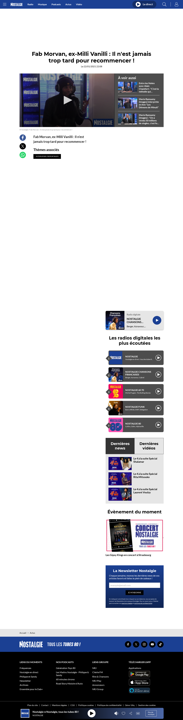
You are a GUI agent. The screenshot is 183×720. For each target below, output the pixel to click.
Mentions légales (59, 705)
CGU (72, 705)
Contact (44, 705)
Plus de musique (151, 713)
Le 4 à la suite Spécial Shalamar (145, 460)
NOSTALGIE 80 (133, 423)
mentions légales (127, 603)
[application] (67, 100)
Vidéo (79, 4)
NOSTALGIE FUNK (135, 406)
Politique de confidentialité (109, 705)
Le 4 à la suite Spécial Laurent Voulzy (145, 491)
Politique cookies (86, 705)
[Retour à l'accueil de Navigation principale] (16, 4)
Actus (68, 4)
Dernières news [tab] (120, 445)
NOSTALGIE (131, 356)
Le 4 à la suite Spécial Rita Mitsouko (145, 475)
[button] (67, 100)
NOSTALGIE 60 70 (134, 390)
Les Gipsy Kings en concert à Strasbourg (128, 555)
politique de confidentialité (143, 603)
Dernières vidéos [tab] (148, 445)
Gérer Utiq (130, 705)
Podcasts (56, 4)
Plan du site (32, 705)
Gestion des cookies (147, 705)
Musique (42, 4)
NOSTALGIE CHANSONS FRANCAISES (135, 320)
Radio (30, 4)
